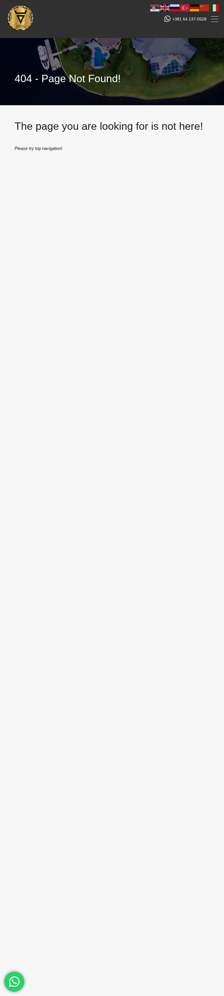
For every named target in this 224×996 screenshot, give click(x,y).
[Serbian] (155, 7)
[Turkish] (185, 7)
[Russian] (175, 7)
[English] (165, 7)
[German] (195, 7)
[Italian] (215, 7)
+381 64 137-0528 (189, 19)
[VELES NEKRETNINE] (20, 30)
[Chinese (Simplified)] (205, 7)
